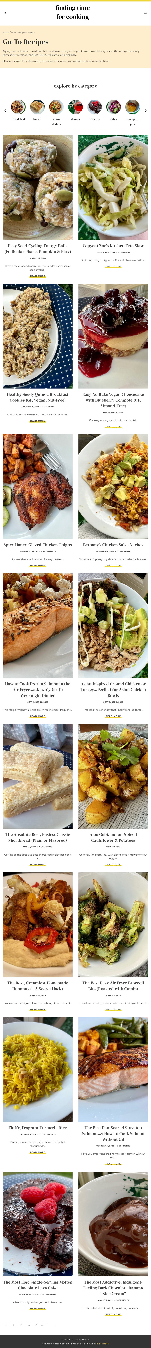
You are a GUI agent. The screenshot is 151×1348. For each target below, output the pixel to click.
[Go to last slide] (5, 110)
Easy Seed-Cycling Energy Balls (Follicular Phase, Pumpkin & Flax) (37, 248)
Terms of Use (68, 1340)
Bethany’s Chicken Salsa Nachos (113, 545)
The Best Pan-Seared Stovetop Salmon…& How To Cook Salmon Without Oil (113, 1133)
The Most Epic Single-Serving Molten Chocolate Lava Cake (38, 1285)
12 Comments (49, 1294)
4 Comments (45, 847)
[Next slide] (145, 110)
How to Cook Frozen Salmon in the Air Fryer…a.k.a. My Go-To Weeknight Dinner (37, 689)
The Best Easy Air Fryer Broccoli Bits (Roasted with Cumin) (113, 985)
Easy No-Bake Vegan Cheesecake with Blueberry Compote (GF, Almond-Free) (113, 400)
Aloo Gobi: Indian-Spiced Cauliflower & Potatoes (113, 837)
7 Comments (123, 1146)
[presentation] (38, 187)
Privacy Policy (82, 1340)
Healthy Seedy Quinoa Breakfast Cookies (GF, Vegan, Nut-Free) (38, 397)
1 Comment (124, 252)
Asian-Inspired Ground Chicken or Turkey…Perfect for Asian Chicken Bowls (113, 689)
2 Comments (49, 551)
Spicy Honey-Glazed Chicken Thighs (38, 545)
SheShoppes (103, 1344)
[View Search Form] (5, 13)
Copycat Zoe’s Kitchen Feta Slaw (113, 246)
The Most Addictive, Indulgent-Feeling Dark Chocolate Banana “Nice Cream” (113, 1287)
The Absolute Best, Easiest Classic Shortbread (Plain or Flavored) (37, 837)
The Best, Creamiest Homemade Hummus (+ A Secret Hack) (37, 985)
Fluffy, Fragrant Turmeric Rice (38, 1128)
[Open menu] (145, 12)
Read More (38, 276)
